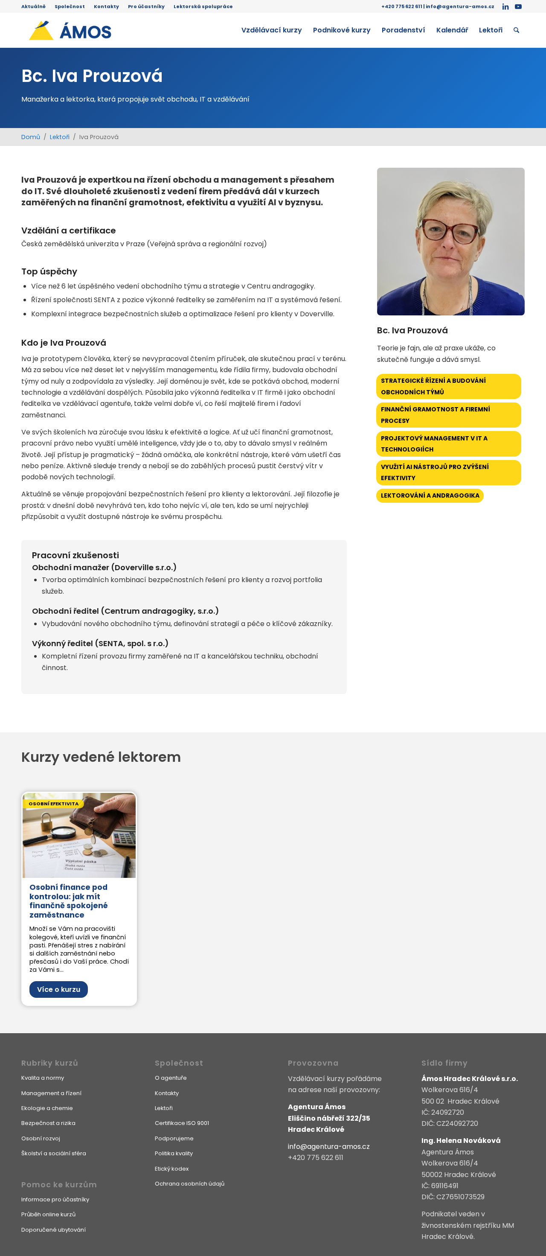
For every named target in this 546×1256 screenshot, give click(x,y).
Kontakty (106, 6)
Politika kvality (174, 1153)
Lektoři (60, 137)
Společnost (70, 6)
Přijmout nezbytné (272, 1239)
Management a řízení (51, 1093)
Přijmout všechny (207, 1239)
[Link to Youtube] (518, 6)
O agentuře (171, 1078)
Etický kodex (172, 1169)
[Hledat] (516, 30)
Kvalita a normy (42, 1078)
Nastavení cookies (339, 1239)
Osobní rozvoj (40, 1138)
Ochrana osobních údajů (189, 1184)
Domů (30, 137)
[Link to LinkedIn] (505, 6)
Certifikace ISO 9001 (182, 1123)
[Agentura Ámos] (92, 30)
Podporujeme (174, 1138)
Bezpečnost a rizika (48, 1123)
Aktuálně (33, 6)
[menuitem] (35, 6)
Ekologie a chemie (47, 1108)
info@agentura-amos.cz (460, 6)
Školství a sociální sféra (53, 1153)
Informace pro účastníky (55, 1199)
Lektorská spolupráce (203, 6)
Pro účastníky (146, 6)
